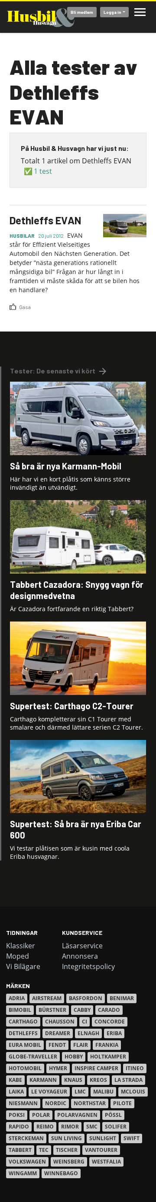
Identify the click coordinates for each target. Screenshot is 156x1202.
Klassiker (20, 945)
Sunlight (102, 1138)
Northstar (90, 1103)
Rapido (19, 1126)
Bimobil (20, 1010)
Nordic (55, 1103)
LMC (80, 1091)
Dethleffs (23, 1033)
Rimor (70, 1126)
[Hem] (41, 17)
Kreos (98, 1080)
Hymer (58, 1068)
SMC (92, 1126)
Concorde (109, 1021)
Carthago (23, 1021)
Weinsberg (68, 1161)
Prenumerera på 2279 (13, 314)
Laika (16, 1091)
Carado (109, 1010)
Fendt (57, 1045)
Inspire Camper (96, 1068)
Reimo (45, 1126)
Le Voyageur (49, 1091)
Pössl (113, 1115)
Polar (41, 1115)
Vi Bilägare (23, 966)
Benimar (122, 998)
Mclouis (133, 1091)
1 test (43, 171)
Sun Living (66, 1138)
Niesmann (23, 1103)
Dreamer (57, 1033)
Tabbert (20, 1150)
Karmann (43, 1080)
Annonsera (80, 956)
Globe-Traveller (33, 1056)
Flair (80, 1045)
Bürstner (52, 1010)
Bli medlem (82, 12)
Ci (84, 1021)
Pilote (122, 1103)
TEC (44, 1150)
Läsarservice (82, 945)
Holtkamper (108, 1056)
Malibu (103, 1091)
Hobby (74, 1056)
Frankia (106, 1045)
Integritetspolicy (88, 966)
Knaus (73, 1080)
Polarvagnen (77, 1115)
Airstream (47, 998)
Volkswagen (27, 1161)
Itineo (135, 1068)
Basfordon (85, 998)
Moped (17, 956)
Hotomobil (25, 1068)
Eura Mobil (25, 1045)
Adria (17, 998)
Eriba (114, 1033)
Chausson (60, 1021)
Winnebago (61, 1173)
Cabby (82, 1010)
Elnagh (88, 1033)
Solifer (116, 1126)
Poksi (17, 1115)
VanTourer (101, 1150)
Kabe (15, 1080)
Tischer (67, 1150)
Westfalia (106, 1161)
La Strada (128, 1080)
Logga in (112, 12)
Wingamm (23, 1173)
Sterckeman (26, 1138)
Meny (140, 12)
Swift (132, 1138)
